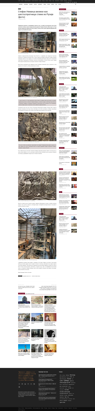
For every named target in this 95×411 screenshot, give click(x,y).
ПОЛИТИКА (20, 4)
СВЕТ (56, 4)
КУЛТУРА (35, 4)
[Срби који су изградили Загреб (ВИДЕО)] (37, 317)
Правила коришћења (27, 0)
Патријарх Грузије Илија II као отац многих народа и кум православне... (64, 141)
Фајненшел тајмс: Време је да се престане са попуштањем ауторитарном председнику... (64, 201)
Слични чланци (21, 293)
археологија (73, 382)
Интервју (50, 0)
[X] (72, 2)
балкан (61, 384)
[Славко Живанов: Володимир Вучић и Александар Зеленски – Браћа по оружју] (74, 95)
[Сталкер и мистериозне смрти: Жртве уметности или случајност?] (37, 333)
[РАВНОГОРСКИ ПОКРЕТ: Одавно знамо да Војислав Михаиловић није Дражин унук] (74, 46)
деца (61, 386)
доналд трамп (65, 386)
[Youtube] (76, 2)
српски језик (70, 398)
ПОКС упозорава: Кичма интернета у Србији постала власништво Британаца (64, 34)
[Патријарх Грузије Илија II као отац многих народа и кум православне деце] (74, 142)
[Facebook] (65, 2)
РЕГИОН (48, 4)
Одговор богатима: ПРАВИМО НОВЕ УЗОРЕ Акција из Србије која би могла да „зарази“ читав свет (26, 287)
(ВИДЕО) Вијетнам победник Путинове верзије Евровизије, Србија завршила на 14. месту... (64, 195)
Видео (40, 0)
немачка (70, 393)
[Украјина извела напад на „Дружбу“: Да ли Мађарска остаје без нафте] (74, 73)
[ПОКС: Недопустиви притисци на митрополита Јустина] (74, 40)
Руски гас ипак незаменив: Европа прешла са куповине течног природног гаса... (64, 55)
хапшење (69, 400)
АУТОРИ (59, 4)
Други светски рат (63, 376)
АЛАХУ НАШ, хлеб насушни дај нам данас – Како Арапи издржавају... (64, 13)
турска (74, 398)
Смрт (72, 378)
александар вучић (65, 382)
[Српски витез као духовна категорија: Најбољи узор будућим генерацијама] (50, 348)
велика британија (65, 384)
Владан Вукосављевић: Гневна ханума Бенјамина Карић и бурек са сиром (64, 185)
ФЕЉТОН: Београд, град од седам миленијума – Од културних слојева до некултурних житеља (37, 306)
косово (67, 389)
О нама (19, 0)
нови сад (61, 395)
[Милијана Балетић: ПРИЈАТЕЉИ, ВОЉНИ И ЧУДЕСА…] (74, 124)
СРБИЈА (45, 4)
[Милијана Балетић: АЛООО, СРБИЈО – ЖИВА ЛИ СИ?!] (74, 101)
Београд (72, 374)
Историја (43, 0)
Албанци (67, 375)
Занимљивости (57, 0)
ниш (73, 393)
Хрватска (72, 380)
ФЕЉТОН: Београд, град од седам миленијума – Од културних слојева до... (64, 117)
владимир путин (71, 384)
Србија (66, 380)
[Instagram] (67, 2)
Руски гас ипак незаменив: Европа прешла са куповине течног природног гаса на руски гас (47, 389)
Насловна (19, 7)
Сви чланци (70, 0)
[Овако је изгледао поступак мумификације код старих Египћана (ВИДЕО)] (74, 24)
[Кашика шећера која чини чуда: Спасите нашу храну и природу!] (74, 79)
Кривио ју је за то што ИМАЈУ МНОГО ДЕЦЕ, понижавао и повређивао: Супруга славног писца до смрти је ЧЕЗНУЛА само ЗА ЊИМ (50, 340)
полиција (65, 395)
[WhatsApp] (27, 22)
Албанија (63, 375)
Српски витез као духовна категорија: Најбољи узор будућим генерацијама (49, 354)
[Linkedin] (69, 2)
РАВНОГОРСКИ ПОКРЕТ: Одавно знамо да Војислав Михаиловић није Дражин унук (64, 45)
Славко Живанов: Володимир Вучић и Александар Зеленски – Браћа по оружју (64, 94)
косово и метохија (65, 391)
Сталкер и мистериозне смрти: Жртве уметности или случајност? (36, 339)
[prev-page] (19, 359)
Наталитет (61, 0)
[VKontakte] (74, 2)
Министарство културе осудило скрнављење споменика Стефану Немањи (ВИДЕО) (24, 354)
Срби (61, 380)
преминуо (62, 397)
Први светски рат (63, 378)
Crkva (61, 375)
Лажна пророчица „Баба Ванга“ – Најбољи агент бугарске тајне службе (64, 111)
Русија (69, 378)
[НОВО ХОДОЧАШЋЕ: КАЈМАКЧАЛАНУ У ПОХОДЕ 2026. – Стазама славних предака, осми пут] (24, 300)
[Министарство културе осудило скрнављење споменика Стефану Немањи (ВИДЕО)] (24, 348)
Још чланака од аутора (30, 293)
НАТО (71, 376)
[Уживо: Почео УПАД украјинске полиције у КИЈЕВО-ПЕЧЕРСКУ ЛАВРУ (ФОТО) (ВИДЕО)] (74, 152)
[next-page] (20, 359)
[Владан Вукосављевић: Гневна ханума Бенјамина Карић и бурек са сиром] (74, 186)
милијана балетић (64, 393)
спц (68, 396)
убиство (61, 400)
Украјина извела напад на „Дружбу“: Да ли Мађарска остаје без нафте (63, 72)
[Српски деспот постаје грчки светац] (74, 164)
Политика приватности (35, 0)
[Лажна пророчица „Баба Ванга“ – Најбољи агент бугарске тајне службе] (74, 112)
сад (65, 396)
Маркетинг (65, 0)
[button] (75, 4)
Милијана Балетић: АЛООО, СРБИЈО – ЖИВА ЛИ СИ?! (47, 384)
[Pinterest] (70, 2)
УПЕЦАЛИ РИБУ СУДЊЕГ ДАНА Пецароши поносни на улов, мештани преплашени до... (64, 207)
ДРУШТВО (30, 4)
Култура (23, 7)
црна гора (62, 402)
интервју (69, 387)
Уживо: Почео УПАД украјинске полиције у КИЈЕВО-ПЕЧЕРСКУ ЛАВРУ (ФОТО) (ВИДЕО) (64, 151)
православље (70, 395)
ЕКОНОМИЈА (26, 4)
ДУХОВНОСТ (40, 4)
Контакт (22, 0)
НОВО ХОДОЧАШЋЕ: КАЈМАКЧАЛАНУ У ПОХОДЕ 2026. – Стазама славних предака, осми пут (47, 375)
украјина (65, 400)
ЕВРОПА (52, 4)
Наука (53, 0)
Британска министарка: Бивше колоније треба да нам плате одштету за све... (64, 128)
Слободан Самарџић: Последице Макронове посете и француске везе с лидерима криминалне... (64, 173)
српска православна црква (64, 398)
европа (69, 386)
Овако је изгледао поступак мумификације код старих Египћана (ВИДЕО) (64, 24)
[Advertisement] (37, 163)
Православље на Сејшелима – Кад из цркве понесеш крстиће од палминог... (64, 157)
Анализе (47, 0)
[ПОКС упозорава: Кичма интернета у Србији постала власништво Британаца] (74, 35)
